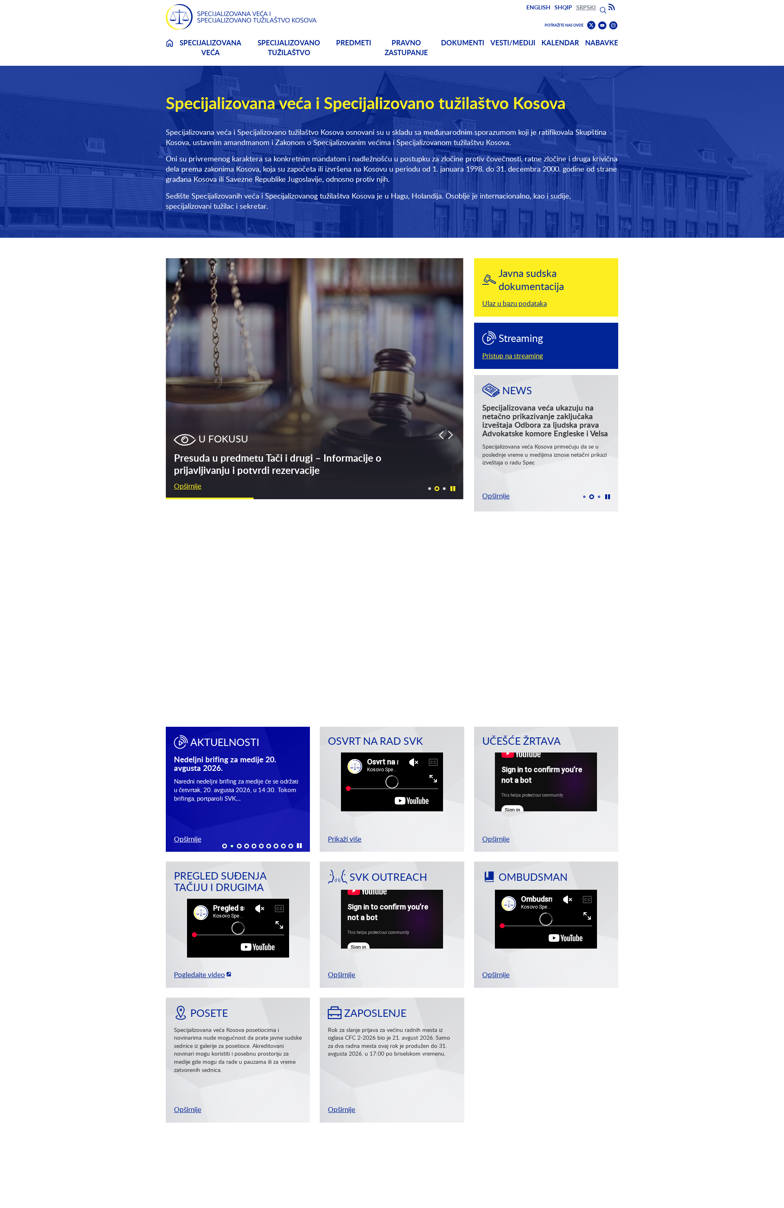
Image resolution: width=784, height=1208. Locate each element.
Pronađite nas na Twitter (591, 25)
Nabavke (601, 42)
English (538, 7)
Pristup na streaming (512, 355)
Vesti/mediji (512, 42)
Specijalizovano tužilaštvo (289, 47)
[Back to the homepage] (241, 17)
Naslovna (169, 48)
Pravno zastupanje (406, 47)
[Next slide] (450, 435)
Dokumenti (462, 42)
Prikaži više (344, 839)
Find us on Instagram (613, 25)
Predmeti (353, 42)
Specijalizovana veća (210, 47)
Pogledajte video (199, 974)
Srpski (586, 7)
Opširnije (187, 486)
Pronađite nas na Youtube (602, 25)
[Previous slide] (441, 435)
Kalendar (560, 42)
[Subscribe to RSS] (611, 7)
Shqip (563, 7)
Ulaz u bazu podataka (514, 303)
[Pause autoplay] (452, 488)
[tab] (429, 488)
